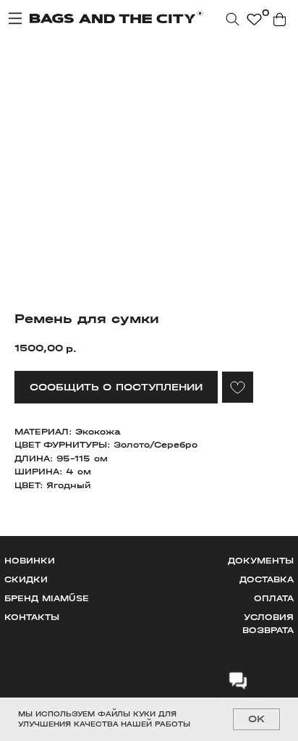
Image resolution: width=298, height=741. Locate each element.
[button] (116, 387)
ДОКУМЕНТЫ (261, 561)
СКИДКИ (26, 579)
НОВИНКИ (29, 561)
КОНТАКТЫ (31, 617)
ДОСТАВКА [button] (266, 579)
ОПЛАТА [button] (274, 598)
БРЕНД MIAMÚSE (46, 598)
